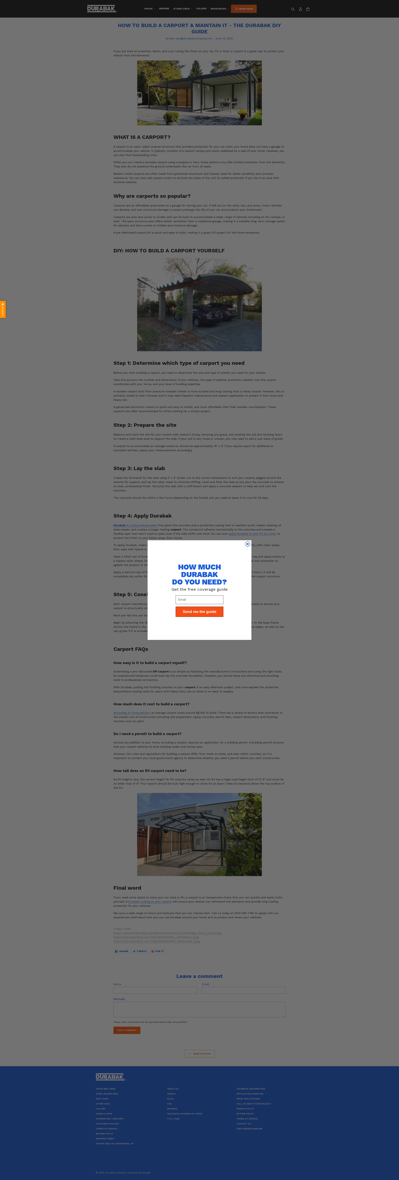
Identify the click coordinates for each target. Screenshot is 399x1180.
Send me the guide (199, 612)
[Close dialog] (247, 544)
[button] (3, 309)
